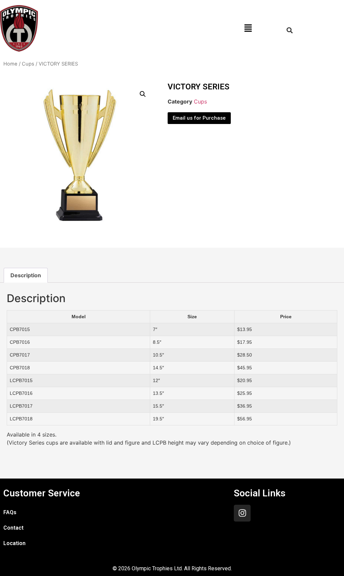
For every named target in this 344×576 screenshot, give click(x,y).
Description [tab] (25, 275)
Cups (28, 64)
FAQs (9, 512)
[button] (248, 28)
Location (14, 543)
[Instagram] (242, 513)
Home (10, 64)
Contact (13, 528)
